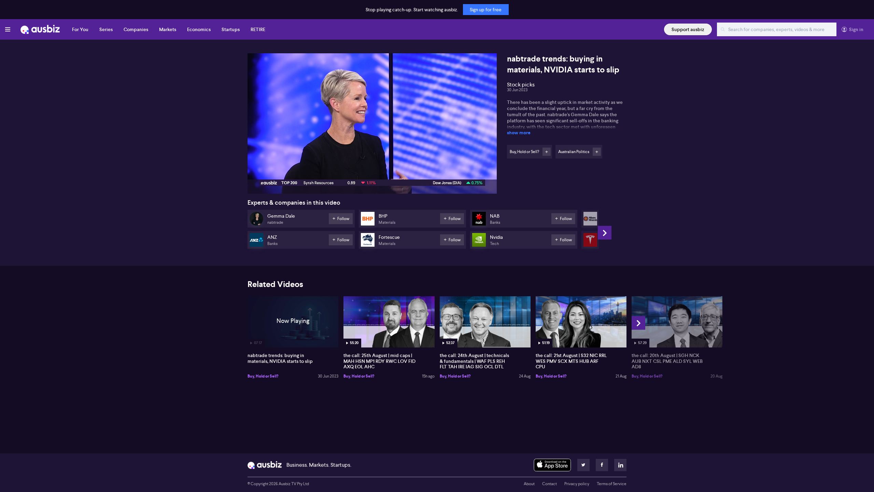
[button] (374, 125)
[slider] (372, 169)
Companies (136, 29)
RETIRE (258, 29)
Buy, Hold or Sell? (263, 376)
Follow (546, 152)
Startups (231, 29)
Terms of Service (611, 484)
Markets (167, 29)
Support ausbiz (688, 29)
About (529, 484)
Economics (199, 29)
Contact (549, 484)
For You (80, 29)
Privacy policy (576, 484)
